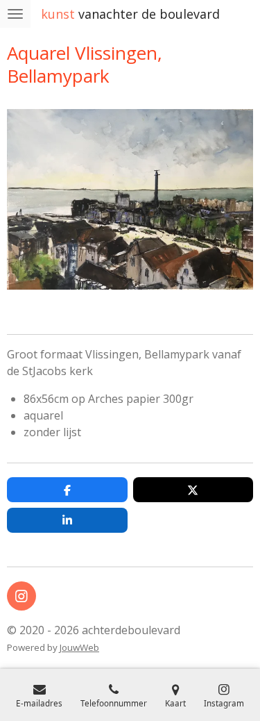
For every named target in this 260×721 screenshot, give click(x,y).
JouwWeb (79, 647)
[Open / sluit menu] (15, 14)
